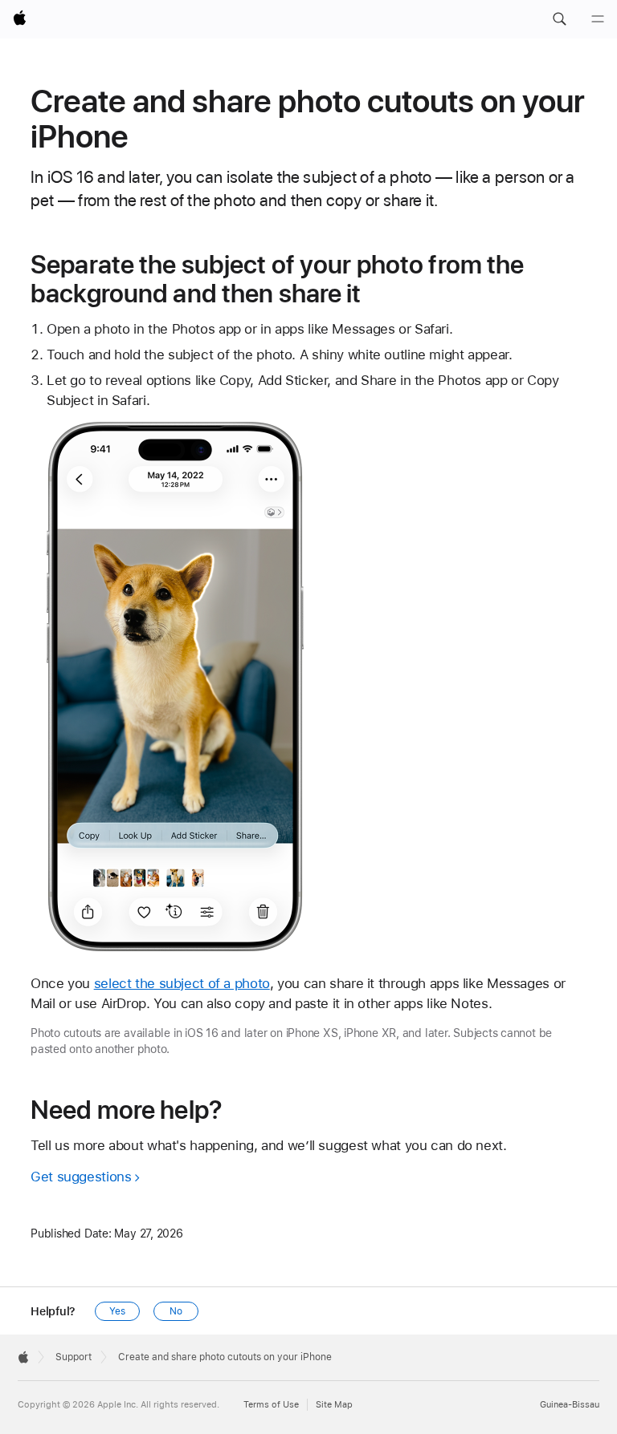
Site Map (334, 1405)
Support (73, 1357)
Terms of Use (271, 1405)
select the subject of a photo (182, 983)
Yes (117, 1311)
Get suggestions (81, 1177)
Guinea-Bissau (569, 1405)
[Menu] (597, 19)
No (176, 1311)
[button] (559, 19)
